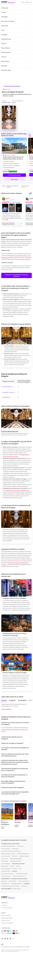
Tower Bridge (4, 861)
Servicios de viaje (6, 39)
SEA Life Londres (5, 856)
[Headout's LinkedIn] (2, 938)
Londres (3, 185)
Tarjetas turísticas (5, 871)
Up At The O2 (4, 858)
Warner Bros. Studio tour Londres (12, 86)
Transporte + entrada (7, 392)
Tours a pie (4, 881)
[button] (5, 208)
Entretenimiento (5, 52)
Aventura (3, 57)
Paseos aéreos (5, 61)
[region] (16, 160)
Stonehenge (15, 848)
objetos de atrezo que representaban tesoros (17, 490)
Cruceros (3, 43)
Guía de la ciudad (6, 70)
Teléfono (5, 905)
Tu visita (3, 12)
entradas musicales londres (8, 846)
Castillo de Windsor (24, 856)
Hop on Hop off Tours (23, 881)
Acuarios (15, 868)
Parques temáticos (6, 868)
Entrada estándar (6, 386)
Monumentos (4, 866)
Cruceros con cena (6, 876)
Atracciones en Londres (7, 21)
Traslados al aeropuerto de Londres (10, 886)
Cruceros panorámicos (21, 873)
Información (4, 8)
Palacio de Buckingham (16, 858)
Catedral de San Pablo (15, 861)
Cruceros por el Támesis (7, 873)
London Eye (20, 846)
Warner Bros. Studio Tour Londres (12, 186)
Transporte (4, 34)
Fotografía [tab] (12, 700)
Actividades (4, 17)
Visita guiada (5, 397)
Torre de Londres (5, 848)
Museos (12, 866)
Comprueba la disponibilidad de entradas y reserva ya (16, 275)
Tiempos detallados (6, 709)
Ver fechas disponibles (14, 175)
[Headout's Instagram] (5, 938)
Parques (18, 866)
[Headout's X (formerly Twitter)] (13, 938)
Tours (2, 30)
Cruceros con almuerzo (19, 876)
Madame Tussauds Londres (8, 853)
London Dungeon (5, 863)
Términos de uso (5, 920)
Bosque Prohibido (25, 259)
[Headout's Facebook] (10, 938)
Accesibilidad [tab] (22, 700)
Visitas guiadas (12, 881)
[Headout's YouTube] (7, 938)
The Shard (14, 856)
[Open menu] (31, 2)
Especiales (4, 66)
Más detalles (14, 179)
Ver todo (30, 134)
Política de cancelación (7, 923)
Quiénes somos (16, 888)
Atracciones (4, 26)
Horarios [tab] (4, 700)
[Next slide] (30, 418)
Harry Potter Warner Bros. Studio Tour (11, 851)
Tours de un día (5, 883)
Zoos (20, 868)
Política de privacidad (6, 918)
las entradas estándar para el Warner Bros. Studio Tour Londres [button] (14, 729)
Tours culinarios (5, 48)
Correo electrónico (8, 908)
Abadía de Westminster (23, 853)
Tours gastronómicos (16, 883)
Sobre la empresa (5, 915)
